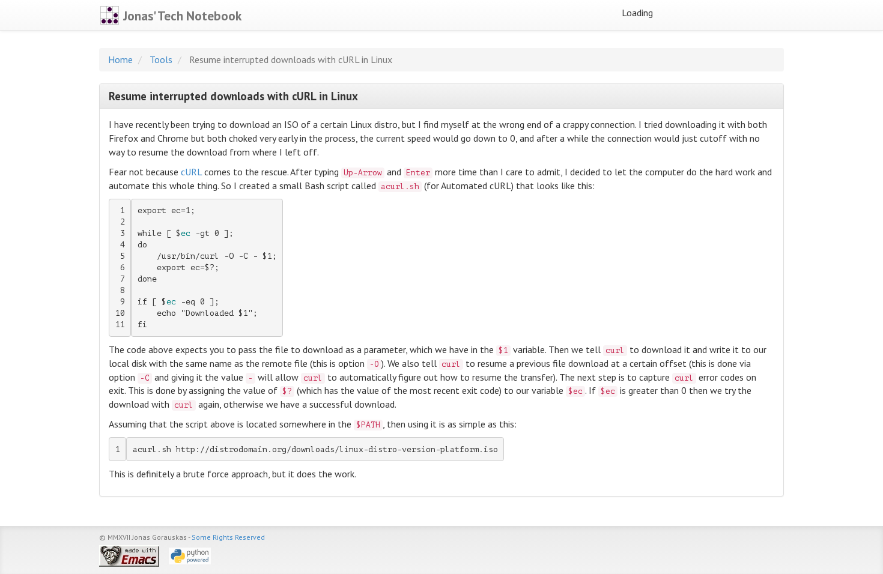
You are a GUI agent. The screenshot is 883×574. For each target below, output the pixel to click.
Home (120, 59)
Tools (161, 59)
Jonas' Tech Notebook (180, 15)
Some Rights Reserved (228, 537)
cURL (191, 172)
